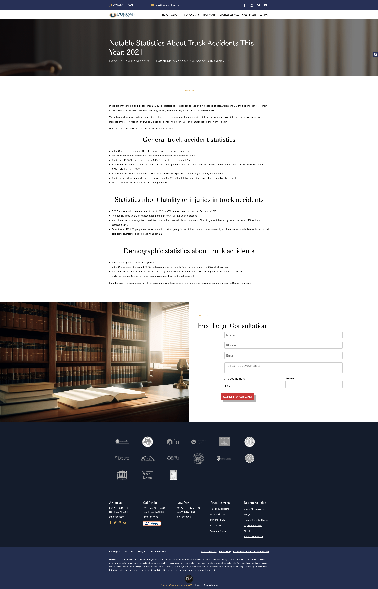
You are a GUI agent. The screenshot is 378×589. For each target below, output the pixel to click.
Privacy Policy (225, 551)
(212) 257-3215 (184, 517)
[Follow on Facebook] (244, 5)
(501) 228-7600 (116, 517)
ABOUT (174, 14)
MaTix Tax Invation (253, 536)
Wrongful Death (218, 530)
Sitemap (265, 551)
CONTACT (264, 14)
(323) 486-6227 (150, 517)
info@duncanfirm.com (167, 5)
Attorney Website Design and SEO (176, 584)
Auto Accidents (217, 514)
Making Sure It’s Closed (256, 520)
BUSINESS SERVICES (229, 14)
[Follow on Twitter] (259, 5)
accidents (255, 117)
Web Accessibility (209, 551)
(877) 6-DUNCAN (123, 5)
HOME (165, 14)
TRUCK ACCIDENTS (190, 14)
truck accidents (143, 271)
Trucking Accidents (219, 508)
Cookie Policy (239, 551)
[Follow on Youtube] (266, 5)
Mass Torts (215, 525)
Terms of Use (253, 551)
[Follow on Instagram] (252, 5)
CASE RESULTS (249, 14)
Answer (295, 378)
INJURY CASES (210, 14)
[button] (375, 54)
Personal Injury (217, 519)
